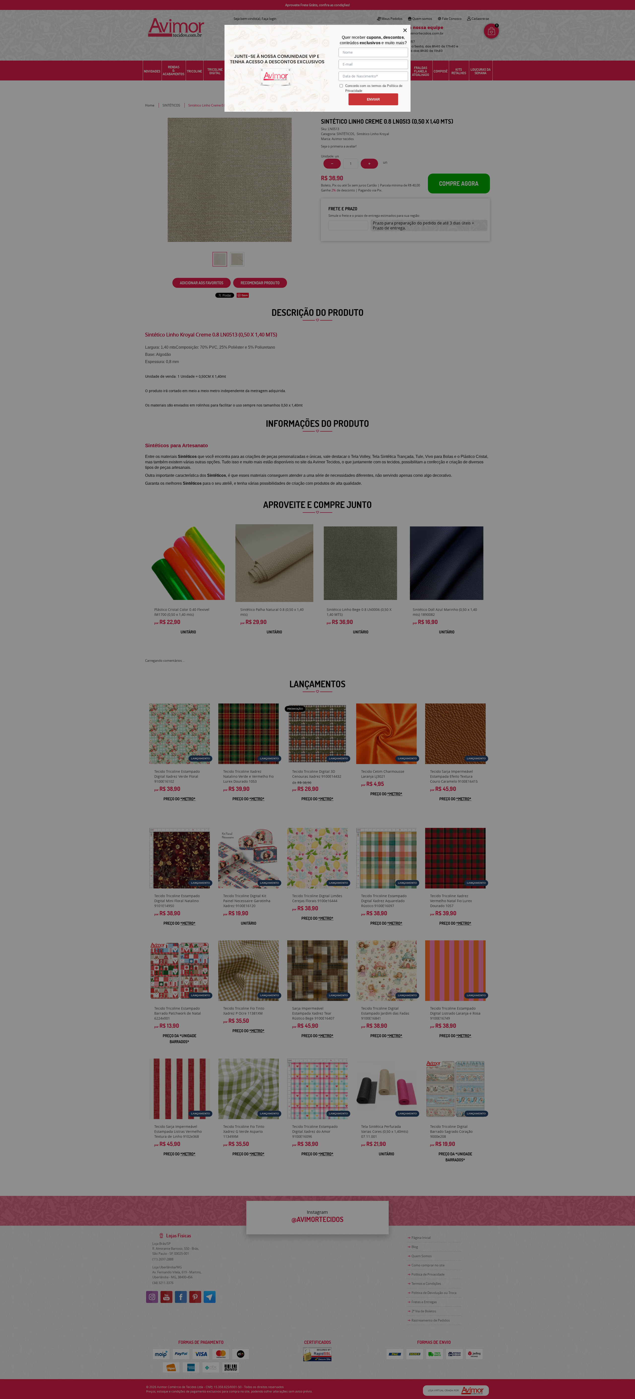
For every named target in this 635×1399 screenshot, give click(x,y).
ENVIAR (373, 99)
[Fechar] (405, 30)
